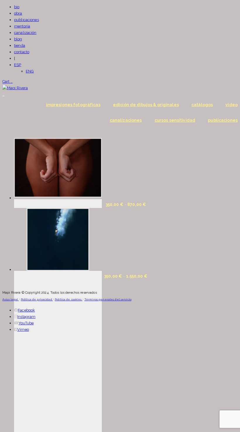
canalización (25, 32)
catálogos (202, 104)
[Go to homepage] (15, 88)
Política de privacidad (37, 299)
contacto (21, 52)
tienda (19, 45)
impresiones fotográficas (73, 104)
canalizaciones (126, 120)
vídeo (231, 104)
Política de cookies (69, 299)
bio (16, 7)
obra (18, 13)
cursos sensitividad (175, 120)
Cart (7, 81)
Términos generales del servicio (107, 299)
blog (18, 39)
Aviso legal (10, 299)
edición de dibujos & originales (146, 104)
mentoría (22, 26)
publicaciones (26, 20)
